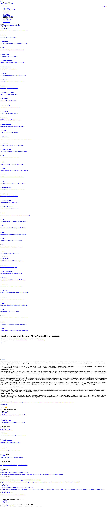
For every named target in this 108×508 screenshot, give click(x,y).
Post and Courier (5, 412)
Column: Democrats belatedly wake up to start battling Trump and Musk (14, 472)
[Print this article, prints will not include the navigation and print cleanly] (8, 339)
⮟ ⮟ (6, 3)
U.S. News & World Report (8, 92)
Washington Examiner (7, 124)
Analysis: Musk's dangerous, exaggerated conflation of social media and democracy (16, 487)
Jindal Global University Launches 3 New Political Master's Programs (14, 30)
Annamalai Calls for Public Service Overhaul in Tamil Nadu (12, 62)
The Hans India (5, 28)
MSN (3, 470)
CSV (6, 6)
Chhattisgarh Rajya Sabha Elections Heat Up (9, 208)
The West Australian (6, 149)
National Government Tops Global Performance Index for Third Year (14, 170)
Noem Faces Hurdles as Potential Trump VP (9, 113)
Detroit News (5, 485)
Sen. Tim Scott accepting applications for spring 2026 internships (13, 414)
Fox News (4, 73)
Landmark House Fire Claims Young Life (8, 267)
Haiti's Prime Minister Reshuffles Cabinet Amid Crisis (11, 273)
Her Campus (4, 277)
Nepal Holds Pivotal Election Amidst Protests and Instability (12, 298)
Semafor (4, 35)
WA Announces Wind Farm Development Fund (9, 202)
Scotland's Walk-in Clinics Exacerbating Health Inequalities (12, 145)
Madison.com (5, 41)
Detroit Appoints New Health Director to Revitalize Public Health (13, 234)
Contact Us (5, 500)
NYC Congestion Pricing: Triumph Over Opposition (10, 119)
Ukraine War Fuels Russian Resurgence (8, 37)
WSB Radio (4, 85)
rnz (2, 477)
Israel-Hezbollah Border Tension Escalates (8, 69)
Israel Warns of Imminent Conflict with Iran (9, 132)
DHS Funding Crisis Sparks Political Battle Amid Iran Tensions (13, 75)
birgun (3, 427)
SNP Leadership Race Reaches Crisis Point (9, 196)
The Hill (3, 168)
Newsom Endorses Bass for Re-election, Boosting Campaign (12, 189)
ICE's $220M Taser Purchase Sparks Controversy (10, 107)
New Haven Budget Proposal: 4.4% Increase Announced (11, 246)
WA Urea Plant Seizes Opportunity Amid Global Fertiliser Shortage (13, 151)
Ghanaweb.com (5, 54)
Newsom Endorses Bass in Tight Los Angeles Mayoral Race (12, 126)
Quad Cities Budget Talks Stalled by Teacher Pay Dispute (11, 260)
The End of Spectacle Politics (6, 429)
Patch (3, 162)
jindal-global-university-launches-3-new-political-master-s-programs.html (28, 338)
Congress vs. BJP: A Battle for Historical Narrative (10, 442)
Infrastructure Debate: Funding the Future (8, 100)
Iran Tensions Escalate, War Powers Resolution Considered (12, 49)
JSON (3, 6)
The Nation (4, 455)
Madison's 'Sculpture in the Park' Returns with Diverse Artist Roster (13, 43)
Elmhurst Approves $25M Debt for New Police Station (11, 240)
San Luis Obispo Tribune (7, 271)
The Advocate (5, 111)
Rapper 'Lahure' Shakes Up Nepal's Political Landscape (11, 286)
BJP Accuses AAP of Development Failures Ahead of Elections (13, 494)
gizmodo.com (5, 117)
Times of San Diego (6, 105)
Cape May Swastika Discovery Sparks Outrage (9, 311)
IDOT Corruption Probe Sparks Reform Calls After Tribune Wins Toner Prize (15, 138)
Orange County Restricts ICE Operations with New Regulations (13, 279)
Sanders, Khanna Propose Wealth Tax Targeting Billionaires (12, 81)
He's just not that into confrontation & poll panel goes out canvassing (14, 465)
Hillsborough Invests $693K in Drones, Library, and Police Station (13, 324)
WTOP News (5, 98)
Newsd (3, 448)
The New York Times (6, 66)
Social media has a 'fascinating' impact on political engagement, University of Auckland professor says (20, 480)
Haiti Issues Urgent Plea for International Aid (9, 88)
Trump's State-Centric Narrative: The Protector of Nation (11, 457)
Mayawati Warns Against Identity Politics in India (10, 450)
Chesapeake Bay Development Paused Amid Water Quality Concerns (14, 317)
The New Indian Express (7, 60)
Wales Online (5, 290)
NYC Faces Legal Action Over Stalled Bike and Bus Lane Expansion (14, 305)
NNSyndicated (10, 505)
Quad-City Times (5, 258)
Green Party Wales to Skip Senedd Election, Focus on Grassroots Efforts (14, 292)
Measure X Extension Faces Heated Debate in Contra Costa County (13, 221)
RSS (1, 6)
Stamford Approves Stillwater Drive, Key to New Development (13, 227)
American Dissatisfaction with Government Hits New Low (12, 177)
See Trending (105, 6)
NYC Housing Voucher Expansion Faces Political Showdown (12, 183)
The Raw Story (5, 433)
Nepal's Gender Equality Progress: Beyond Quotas (10, 157)
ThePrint (4, 462)
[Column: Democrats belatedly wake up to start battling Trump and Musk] (31, 474)
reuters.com (4, 296)
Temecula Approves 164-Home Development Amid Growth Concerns (14, 330)
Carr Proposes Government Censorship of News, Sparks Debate (13, 435)
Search (1, 24)
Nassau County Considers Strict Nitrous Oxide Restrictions (12, 164)
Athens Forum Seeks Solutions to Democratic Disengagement (12, 422)
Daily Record (5, 143)
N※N (1, 1)
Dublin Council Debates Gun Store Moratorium (9, 253)
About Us (5, 501)
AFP (3, 155)
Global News (4, 264)
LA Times (4, 130)
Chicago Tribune (5, 136)
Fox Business (5, 79)
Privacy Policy (6, 502)
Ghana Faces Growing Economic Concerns (9, 56)
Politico (3, 47)
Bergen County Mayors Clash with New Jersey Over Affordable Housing (15, 215)
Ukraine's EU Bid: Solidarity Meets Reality (9, 94)
